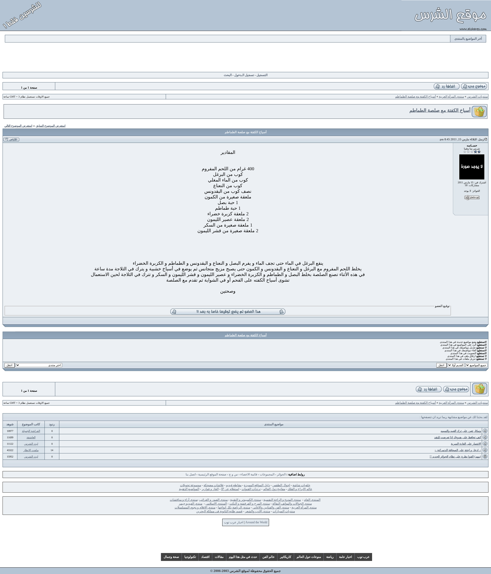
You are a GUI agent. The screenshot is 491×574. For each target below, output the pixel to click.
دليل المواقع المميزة (257, 485)
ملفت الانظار (31, 450)
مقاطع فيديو (233, 485)
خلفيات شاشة (301, 485)
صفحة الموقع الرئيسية (212, 474)
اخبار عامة (345, 557)
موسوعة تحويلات (190, 485)
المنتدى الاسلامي (216, 503)
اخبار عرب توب (233, 522)
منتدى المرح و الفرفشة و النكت (249, 503)
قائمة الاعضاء (248, 474)
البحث (228, 75)
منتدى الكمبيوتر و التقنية (245, 500)
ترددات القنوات (251, 489)
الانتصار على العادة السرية (466, 443)
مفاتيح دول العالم (274, 489)
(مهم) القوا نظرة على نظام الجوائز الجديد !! (455, 456)
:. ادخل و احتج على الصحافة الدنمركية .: (458, 450)
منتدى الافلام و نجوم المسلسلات (195, 507)
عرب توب (363, 557)
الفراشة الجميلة (31, 430)
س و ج (233, 474)
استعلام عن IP (230, 489)
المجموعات (267, 474)
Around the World (256, 522)
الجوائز (281, 474)
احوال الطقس (281, 485)
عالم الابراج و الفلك (300, 489)
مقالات (219, 557)
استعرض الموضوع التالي (18, 125)
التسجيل (261, 75)
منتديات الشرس (477, 96)
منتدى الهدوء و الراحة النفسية (282, 500)
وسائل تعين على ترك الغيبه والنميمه (461, 430)
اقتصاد (205, 557)
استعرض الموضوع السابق (50, 125)
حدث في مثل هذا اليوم (243, 557)
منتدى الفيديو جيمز (190, 503)
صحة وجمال (171, 557)
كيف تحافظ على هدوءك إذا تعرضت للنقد (457, 437)
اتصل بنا (191, 474)
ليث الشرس (31, 443)
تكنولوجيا (190, 557)
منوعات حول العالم (309, 557)
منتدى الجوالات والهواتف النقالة (292, 503)
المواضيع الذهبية (189, 489)
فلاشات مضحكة (214, 485)
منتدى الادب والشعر (257, 511)
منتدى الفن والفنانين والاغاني (271, 507)
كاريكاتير (285, 557)
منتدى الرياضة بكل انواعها (234, 507)
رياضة (330, 557)
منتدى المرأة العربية (451, 96)
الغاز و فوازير (210, 489)
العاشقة (31, 437)
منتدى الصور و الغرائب (213, 500)
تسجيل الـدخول (244, 75)
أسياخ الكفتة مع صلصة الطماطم (415, 96)
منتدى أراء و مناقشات (183, 500)
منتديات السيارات (284, 511)
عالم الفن (268, 557)
